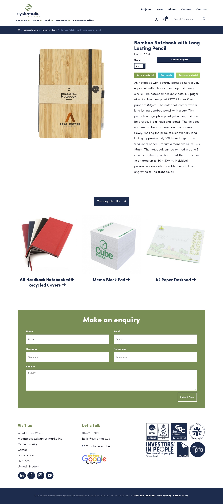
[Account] (158, 19)
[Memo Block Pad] (111, 243)
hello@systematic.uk (96, 438)
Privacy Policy (164, 496)
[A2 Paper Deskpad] (175, 243)
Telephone (120, 349)
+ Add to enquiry (179, 60)
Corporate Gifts (83, 20)
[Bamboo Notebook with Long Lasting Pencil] (71, 93)
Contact (201, 9)
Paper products (49, 30)
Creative (21, 20)
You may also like (108, 201)
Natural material (145, 75)
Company (31, 349)
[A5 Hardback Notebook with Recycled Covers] (47, 243)
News (160, 9)
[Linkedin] (22, 475)
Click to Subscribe (97, 446)
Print (36, 20)
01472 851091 (91, 433)
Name (29, 331)
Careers (186, 9)
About (172, 9)
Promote (61, 20)
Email (117, 331)
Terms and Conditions (144, 496)
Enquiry (30, 367)
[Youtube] (49, 475)
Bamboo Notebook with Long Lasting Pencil (80, 30)
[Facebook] (31, 475)
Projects (146, 9)
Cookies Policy (180, 496)
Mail (48, 20)
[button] (204, 19)
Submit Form (187, 397)
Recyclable (166, 75)
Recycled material (188, 75)
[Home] (19, 30)
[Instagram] (40, 475)
